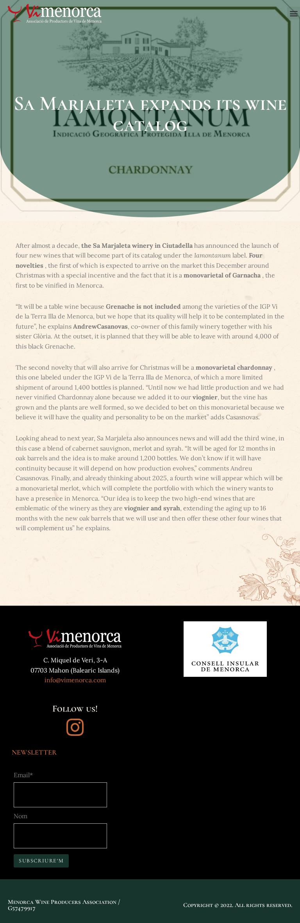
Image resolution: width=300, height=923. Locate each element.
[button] (293, 13)
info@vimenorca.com (75, 680)
